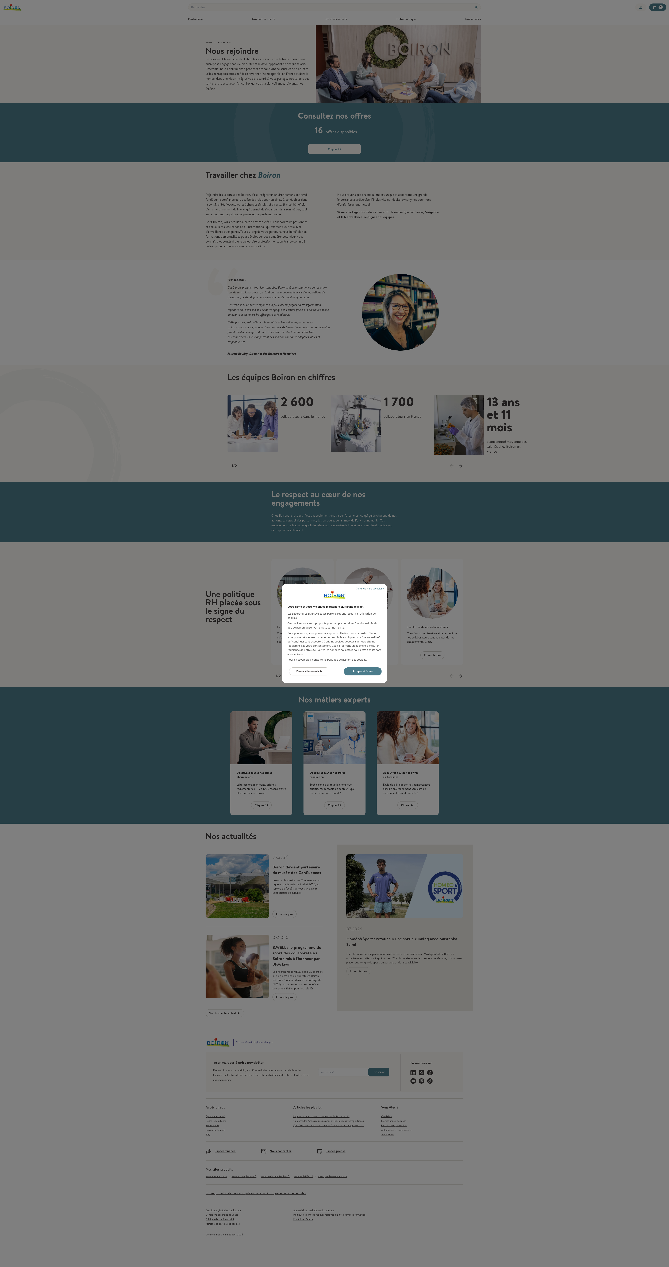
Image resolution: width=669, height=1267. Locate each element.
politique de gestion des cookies (346, 659)
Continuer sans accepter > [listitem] (370, 589)
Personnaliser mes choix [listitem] (309, 671)
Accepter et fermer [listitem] (363, 671)
